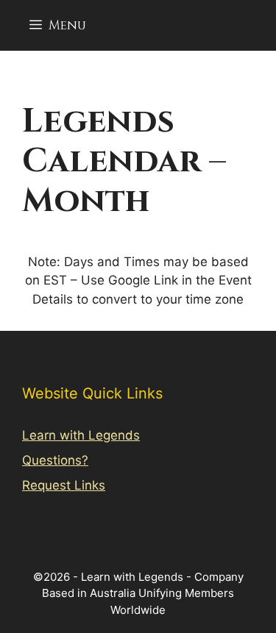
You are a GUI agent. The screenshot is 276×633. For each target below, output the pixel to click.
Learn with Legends (81, 435)
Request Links (63, 485)
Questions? (55, 460)
